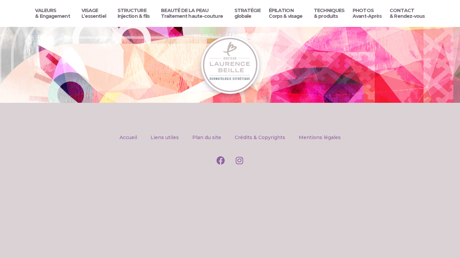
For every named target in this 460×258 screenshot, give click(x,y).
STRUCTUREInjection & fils (134, 13)
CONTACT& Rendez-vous (407, 13)
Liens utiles (165, 137)
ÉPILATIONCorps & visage (285, 13)
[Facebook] (220, 160)
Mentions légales (320, 137)
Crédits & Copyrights (260, 137)
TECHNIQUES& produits (329, 13)
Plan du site (206, 137)
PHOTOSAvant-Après (367, 13)
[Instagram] (239, 160)
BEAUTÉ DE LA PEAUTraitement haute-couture (192, 13)
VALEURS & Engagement (52, 13)
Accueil (128, 137)
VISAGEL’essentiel (93, 13)
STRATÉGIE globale (247, 13)
